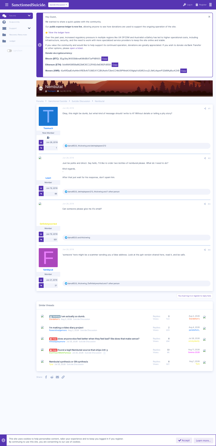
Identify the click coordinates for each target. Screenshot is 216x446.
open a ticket (76, 48)
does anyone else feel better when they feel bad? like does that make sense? (98, 338)
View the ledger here (59, 32)
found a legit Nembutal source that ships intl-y (83, 350)
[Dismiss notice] (208, 17)
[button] (6, 5)
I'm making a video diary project (66, 327)
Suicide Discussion (81, 319)
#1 (209, 108)
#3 (209, 204)
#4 (209, 250)
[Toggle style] (9, 50)
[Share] (205, 108)
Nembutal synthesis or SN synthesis (68, 361)
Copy (104, 58)
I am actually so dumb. (73, 316)
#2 (209, 158)
